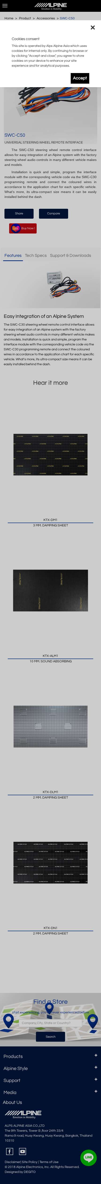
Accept (80, 78)
